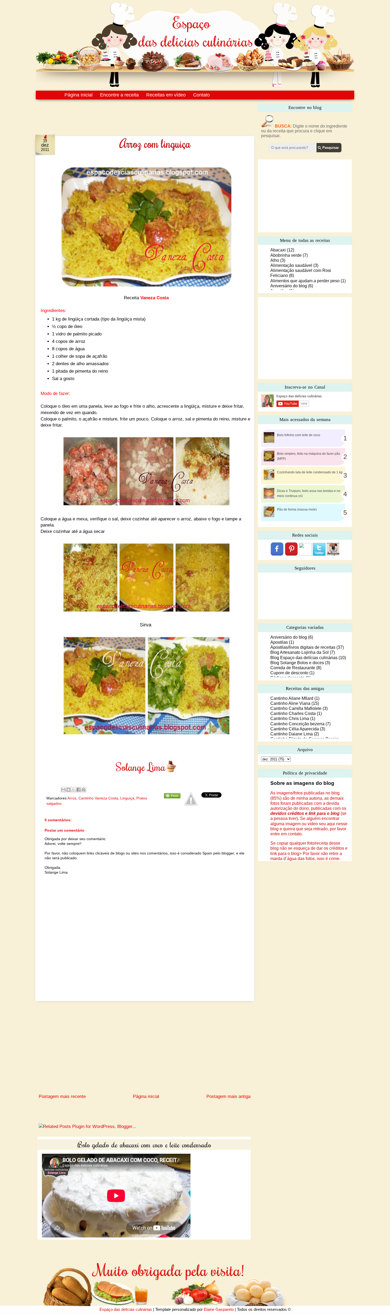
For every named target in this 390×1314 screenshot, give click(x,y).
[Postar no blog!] (68, 789)
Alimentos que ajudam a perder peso (305, 281)
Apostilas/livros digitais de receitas (302, 647)
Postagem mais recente (62, 1096)
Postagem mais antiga (228, 1096)
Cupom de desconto (289, 673)
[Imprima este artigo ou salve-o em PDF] (172, 797)
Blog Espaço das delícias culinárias (303, 657)
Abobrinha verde (286, 255)
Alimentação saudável (291, 265)
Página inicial (78, 95)
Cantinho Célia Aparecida (294, 729)
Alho (274, 260)
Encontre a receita (119, 95)
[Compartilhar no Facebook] (78, 789)
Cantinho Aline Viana (290, 703)
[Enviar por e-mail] (63, 789)
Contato (201, 95)
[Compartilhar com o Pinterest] (83, 789)
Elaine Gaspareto (219, 1309)
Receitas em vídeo (166, 95)
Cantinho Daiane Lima (291, 734)
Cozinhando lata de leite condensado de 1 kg (310, 472)
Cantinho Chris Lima (289, 718)
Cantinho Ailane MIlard (291, 698)
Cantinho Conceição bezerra (297, 724)
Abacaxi (278, 250)
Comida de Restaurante (292, 668)
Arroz (71, 798)
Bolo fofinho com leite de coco (298, 435)
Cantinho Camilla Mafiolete (296, 708)
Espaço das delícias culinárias (125, 1309)
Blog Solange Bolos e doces (297, 662)
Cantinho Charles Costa (293, 713)
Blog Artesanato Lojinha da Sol (299, 652)
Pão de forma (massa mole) (297, 509)
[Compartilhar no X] (73, 789)
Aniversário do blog (288, 286)
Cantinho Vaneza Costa (98, 798)
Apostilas (279, 642)
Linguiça (127, 798)
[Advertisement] (133, 114)
